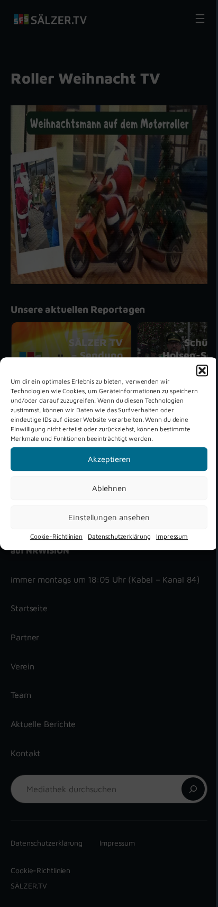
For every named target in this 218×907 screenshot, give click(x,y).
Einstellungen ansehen (109, 517)
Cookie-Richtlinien (56, 536)
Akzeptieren (109, 459)
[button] (202, 370)
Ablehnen (109, 488)
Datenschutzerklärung (119, 536)
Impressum (172, 536)
